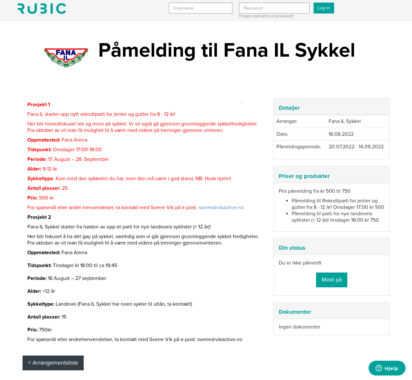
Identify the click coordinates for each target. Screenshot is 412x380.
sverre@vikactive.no (221, 207)
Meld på (332, 279)
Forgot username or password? (266, 16)
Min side (42, 8)
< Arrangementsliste (53, 362)
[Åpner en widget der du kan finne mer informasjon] (387, 369)
